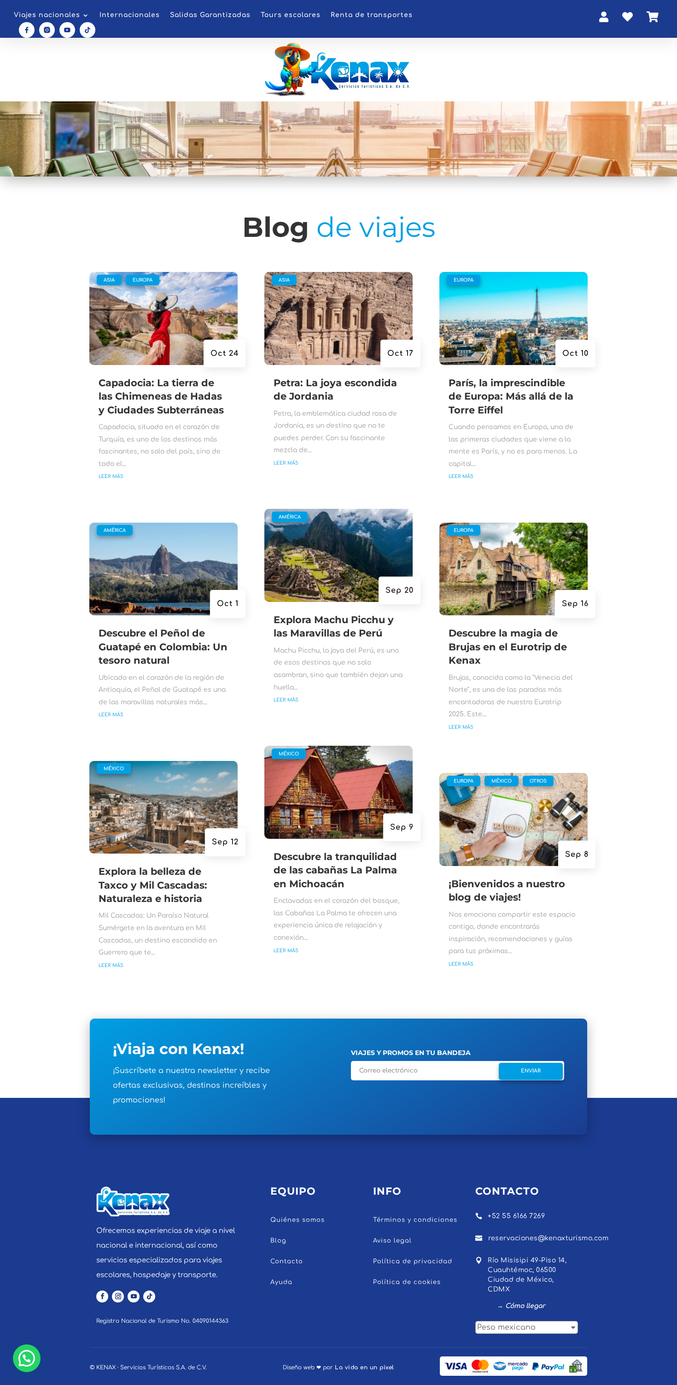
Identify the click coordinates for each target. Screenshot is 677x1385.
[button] (27, 1358)
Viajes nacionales (47, 15)
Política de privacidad (412, 1261)
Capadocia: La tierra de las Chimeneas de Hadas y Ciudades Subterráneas (161, 396)
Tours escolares (291, 15)
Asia (109, 280)
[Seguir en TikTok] (149, 1296)
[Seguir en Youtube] (134, 1296)
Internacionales (129, 15)
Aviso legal (392, 1241)
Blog (278, 1241)
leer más (111, 475)
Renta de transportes (372, 15)
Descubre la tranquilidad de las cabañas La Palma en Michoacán (335, 870)
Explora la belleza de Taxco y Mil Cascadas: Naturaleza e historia (153, 885)
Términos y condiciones (415, 1220)
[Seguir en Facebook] (102, 1296)
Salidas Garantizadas (210, 15)
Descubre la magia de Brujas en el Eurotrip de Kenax (508, 646)
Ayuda (281, 1282)
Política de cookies (407, 1282)
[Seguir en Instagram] (118, 1296)
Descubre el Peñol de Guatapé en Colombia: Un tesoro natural (163, 646)
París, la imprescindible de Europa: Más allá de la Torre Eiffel (511, 396)
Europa (142, 280)
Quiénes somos (297, 1220)
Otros (538, 781)
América (115, 530)
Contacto (286, 1261)
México (114, 768)
